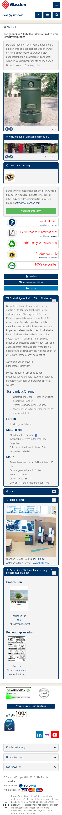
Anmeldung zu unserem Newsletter (31, 706)
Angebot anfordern (31, 210)
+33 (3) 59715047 (13, 15)
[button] (56, 15)
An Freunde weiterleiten (32, 282)
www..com (41, 563)
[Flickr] (47, 734)
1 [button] (52, 129)
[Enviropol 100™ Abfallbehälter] (53, 148)
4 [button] (56, 157)
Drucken (33, 276)
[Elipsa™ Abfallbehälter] (31, 148)
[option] (31, 99)
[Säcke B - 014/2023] (9, 176)
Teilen (32, 288)
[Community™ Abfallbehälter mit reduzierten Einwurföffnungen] (20, 148)
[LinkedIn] (39, 734)
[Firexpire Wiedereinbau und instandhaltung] (17, 648)
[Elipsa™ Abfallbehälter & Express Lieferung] (42, 148)
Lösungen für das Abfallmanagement (20, 620)
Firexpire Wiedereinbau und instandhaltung (17, 670)
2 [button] (56, 129)
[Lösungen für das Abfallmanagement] (19, 598)
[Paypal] (27, 785)
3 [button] (52, 157)
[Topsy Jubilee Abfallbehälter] (31, 531)
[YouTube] (55, 734)
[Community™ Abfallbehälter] (9, 148)
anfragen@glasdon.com (27, 203)
